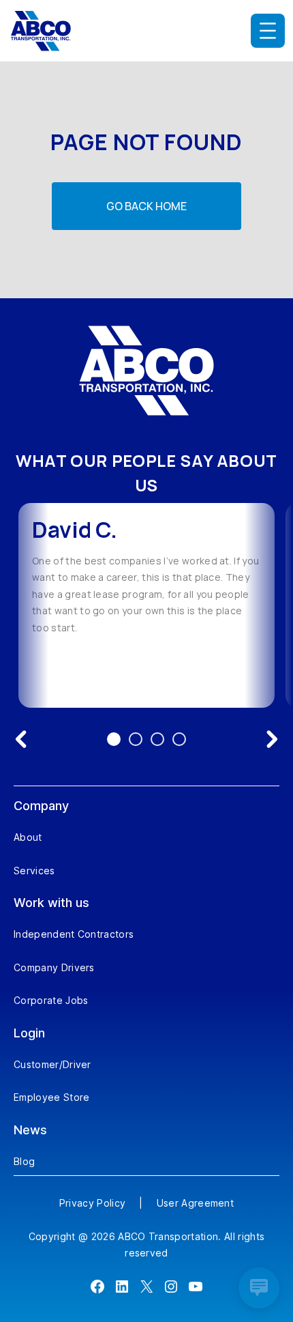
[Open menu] (268, 31)
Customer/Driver (52, 1064)
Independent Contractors (74, 934)
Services (34, 870)
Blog (24, 1161)
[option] (146, 605)
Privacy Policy (92, 1203)
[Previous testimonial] (21, 739)
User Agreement (195, 1203)
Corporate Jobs (51, 1000)
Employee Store (51, 1097)
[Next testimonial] (272, 739)
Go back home (146, 206)
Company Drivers (54, 967)
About (28, 837)
